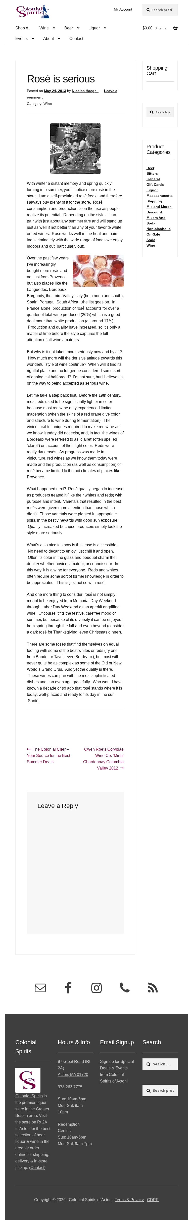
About (48, 38)
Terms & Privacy (129, 1200)
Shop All (22, 28)
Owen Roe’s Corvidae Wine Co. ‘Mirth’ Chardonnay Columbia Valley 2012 (103, 758)
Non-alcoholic (159, 229)
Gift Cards (155, 185)
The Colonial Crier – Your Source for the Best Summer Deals (48, 755)
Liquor (94, 28)
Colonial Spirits (29, 1096)
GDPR (153, 1200)
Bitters (152, 173)
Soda (151, 240)
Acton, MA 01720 (73, 1074)
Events (21, 38)
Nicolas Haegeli (85, 91)
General (153, 179)
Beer (68, 28)
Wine (44, 28)
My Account (123, 9)
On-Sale (153, 234)
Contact (76, 38)
